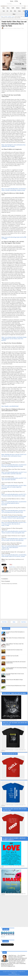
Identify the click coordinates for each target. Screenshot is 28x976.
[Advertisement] (14, 41)
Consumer (24, 8)
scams (13, 16)
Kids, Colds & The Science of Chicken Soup (15, 637)
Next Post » (23, 622)
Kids (11, 11)
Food (4, 11)
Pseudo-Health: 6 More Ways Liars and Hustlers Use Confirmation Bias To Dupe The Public (13, 23)
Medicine (18, 8)
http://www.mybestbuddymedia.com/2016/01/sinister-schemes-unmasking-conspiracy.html (13, 189)
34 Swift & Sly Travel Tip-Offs (12, 655)
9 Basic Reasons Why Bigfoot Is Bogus (14, 679)
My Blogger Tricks (16, 974)
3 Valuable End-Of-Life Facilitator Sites (14, 649)
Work (15, 11)
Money (14, 14)
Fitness (8, 8)
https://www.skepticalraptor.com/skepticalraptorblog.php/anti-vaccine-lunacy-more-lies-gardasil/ (14, 338)
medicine (9, 16)
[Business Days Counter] (7, 935)
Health (13, 8)
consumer (6, 16)
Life (7, 11)
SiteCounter (3, 936)
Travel (24, 11)
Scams (19, 11)
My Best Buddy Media (14, 971)
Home (4, 8)
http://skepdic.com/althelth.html (9, 406)
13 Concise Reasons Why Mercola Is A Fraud (15, 685)
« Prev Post (4, 622)
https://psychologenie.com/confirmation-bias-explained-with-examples (13, 145)
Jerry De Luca (12, 566)
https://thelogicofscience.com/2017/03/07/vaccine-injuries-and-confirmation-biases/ (14, 455)
